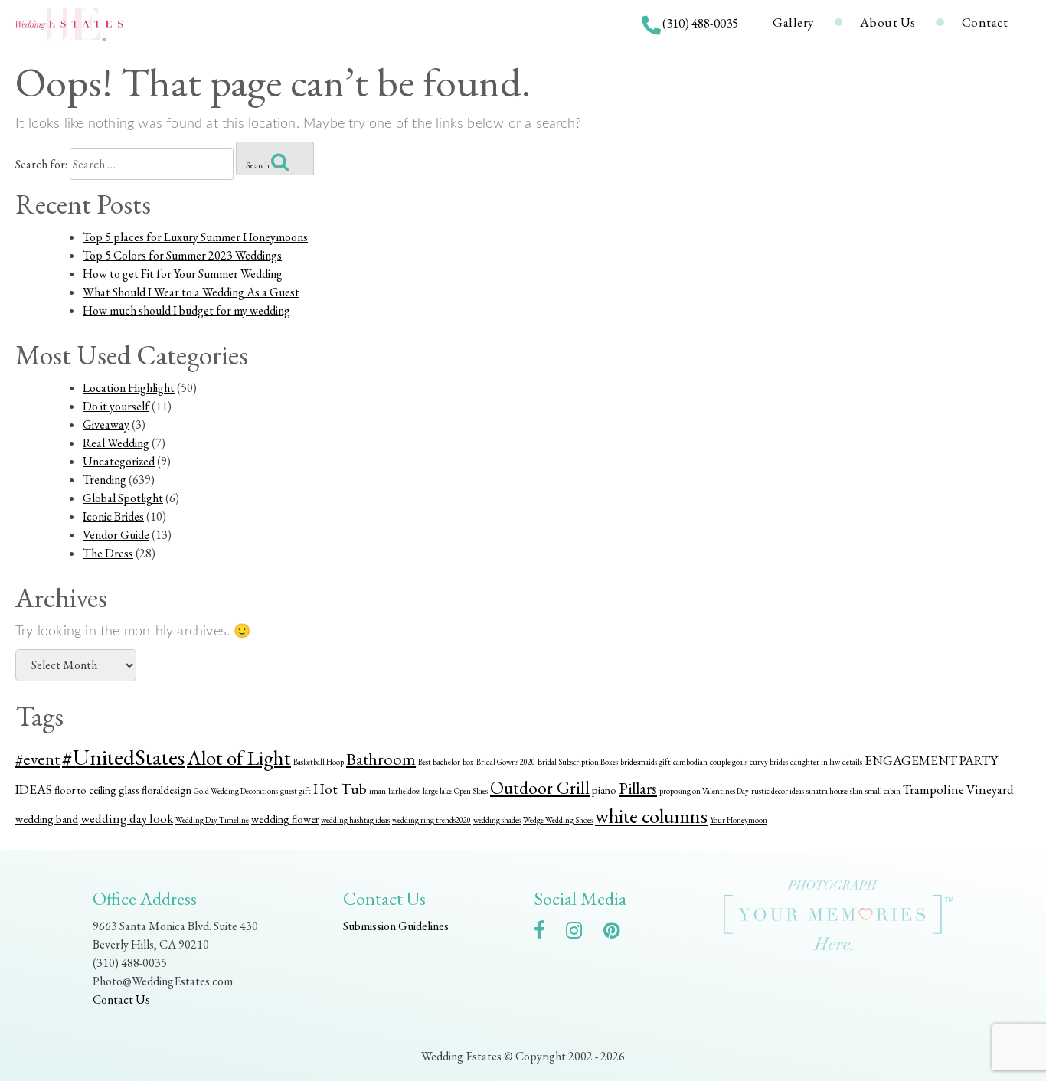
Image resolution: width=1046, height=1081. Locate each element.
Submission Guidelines (396, 926)
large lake (437, 790)
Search (258, 165)
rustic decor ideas (777, 790)
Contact (985, 22)
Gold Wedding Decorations (236, 790)
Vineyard (990, 789)
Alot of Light (239, 757)
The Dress (108, 553)
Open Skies (471, 790)
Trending (104, 480)
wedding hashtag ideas (355, 820)
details (852, 761)
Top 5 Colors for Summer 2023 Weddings (182, 255)
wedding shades (497, 820)
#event (37, 759)
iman (377, 790)
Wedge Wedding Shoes (558, 820)
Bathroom (381, 759)
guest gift (295, 790)
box (468, 761)
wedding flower (285, 819)
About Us (888, 22)
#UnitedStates (123, 757)
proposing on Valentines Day (704, 790)
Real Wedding (116, 443)
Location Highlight (129, 388)
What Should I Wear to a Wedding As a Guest (191, 292)
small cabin (883, 790)
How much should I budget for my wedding (186, 310)
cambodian (690, 761)
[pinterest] (619, 933)
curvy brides (769, 761)
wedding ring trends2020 (431, 820)
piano (604, 789)
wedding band (46, 819)
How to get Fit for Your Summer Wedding (183, 274)
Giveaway (106, 424)
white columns (651, 815)
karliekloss (404, 790)
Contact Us (121, 999)
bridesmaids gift (645, 761)
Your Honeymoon (738, 820)
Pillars (638, 788)
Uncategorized (119, 461)
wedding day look (126, 818)
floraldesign (166, 789)
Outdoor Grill (540, 787)
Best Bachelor (439, 761)
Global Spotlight (123, 498)
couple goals (728, 761)
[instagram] (581, 933)
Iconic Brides (113, 516)
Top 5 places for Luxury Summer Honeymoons (195, 237)
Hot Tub (340, 789)
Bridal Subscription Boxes (578, 761)
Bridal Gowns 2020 (505, 761)
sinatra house (827, 790)
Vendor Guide (116, 535)
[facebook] (547, 933)
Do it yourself (116, 406)
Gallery (793, 22)
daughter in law (815, 761)
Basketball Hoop (318, 761)
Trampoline (933, 789)
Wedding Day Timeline (212, 820)
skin (856, 790)
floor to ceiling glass (96, 789)
